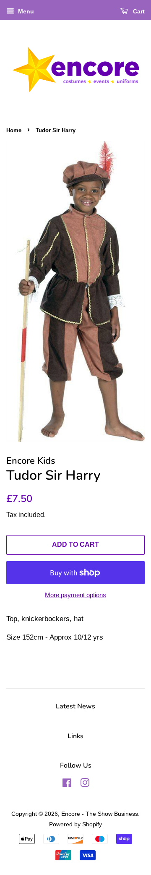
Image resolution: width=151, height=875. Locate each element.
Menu (25, 11)
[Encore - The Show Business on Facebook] (67, 784)
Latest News (75, 706)
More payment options (75, 594)
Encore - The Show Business (99, 813)
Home (13, 130)
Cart (138, 11)
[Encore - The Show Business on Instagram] (84, 784)
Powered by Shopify (75, 824)
